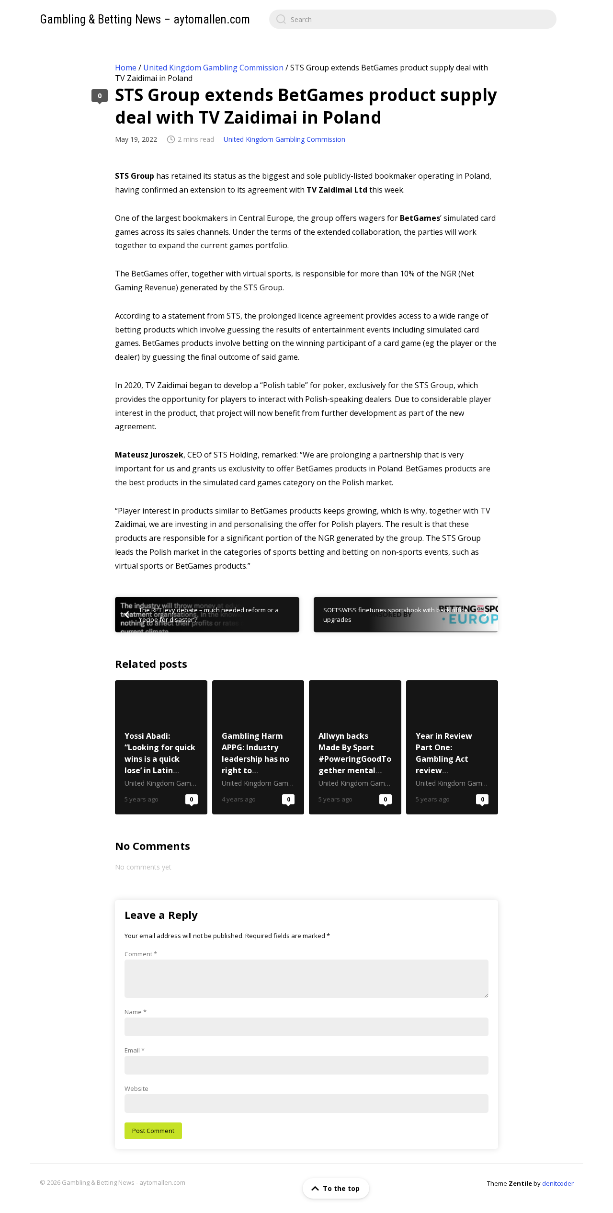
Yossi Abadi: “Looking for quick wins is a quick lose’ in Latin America (161, 747)
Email (135, 1050)
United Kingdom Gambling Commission (213, 67)
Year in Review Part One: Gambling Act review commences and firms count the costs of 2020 (452, 747)
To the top (341, 1188)
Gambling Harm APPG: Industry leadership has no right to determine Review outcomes (258, 747)
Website (136, 1088)
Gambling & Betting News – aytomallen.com (145, 19)
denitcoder (558, 1183)
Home (125, 67)
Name (136, 1011)
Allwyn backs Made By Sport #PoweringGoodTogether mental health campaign (355, 747)
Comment (141, 954)
